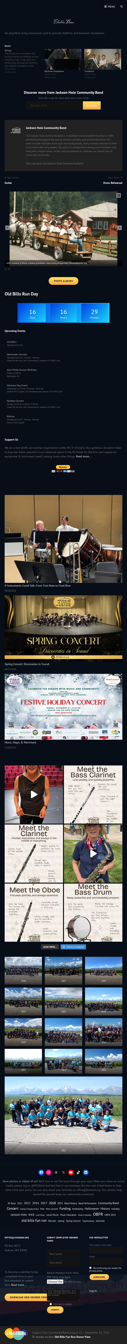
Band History (70, 1203)
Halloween (92, 1208)
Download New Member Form (29, 1297)
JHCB (31, 1214)
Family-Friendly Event (29, 1209)
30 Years (12, 1203)
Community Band (108, 1203)
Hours (63, 317)
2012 (19, 1203)
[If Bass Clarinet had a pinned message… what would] (93, 794)
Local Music (52, 1214)
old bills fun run (34, 1220)
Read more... (83, 456)
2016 (35, 1203)
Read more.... (19, 1285)
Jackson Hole (19, 1214)
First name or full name (100, 1245)
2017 (44, 1203)
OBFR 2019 (110, 1214)
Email (92, 1256)
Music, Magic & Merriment (20, 742)
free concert (52, 1208)
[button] (7, 227)
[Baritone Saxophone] (62, 59)
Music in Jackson (85, 1215)
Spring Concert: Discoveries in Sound (27, 664)
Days (32, 317)
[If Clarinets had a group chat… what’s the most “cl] (34, 854)
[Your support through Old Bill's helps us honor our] (93, 854)
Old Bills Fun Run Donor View (72, 1337)
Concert (12, 1208)
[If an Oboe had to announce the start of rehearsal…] (34, 913)
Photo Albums (63, 280)
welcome (100, 1220)
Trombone (89, 71)
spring (61, 1220)
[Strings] (24, 61)
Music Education (68, 1214)
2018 (52, 1203)
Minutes (94, 317)
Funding (65, 1208)
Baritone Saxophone (54, 71)
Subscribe (92, 105)
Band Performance (87, 1203)
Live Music (40, 1215)
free (42, 1208)
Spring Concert (73, 1220)
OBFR (98, 1214)
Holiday (115, 1208)
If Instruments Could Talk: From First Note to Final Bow (38, 585)
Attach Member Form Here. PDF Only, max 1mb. (63, 1275)
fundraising (77, 1208)
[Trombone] (102, 59)
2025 (60, 1203)
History (105, 1208)
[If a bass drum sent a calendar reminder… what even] (93, 913)
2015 (27, 1203)
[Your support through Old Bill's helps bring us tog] (34, 794)
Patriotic (52, 1220)
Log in (93, 1290)
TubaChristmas (88, 1221)
